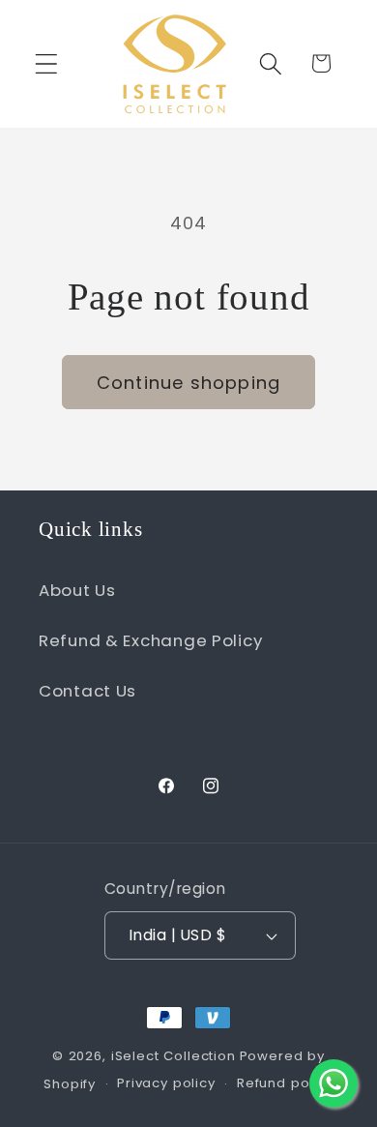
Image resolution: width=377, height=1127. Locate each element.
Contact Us (87, 690)
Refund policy (285, 1083)
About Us (77, 590)
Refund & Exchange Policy (150, 640)
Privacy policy (166, 1083)
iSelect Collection (173, 1056)
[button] (46, 63)
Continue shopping (188, 383)
